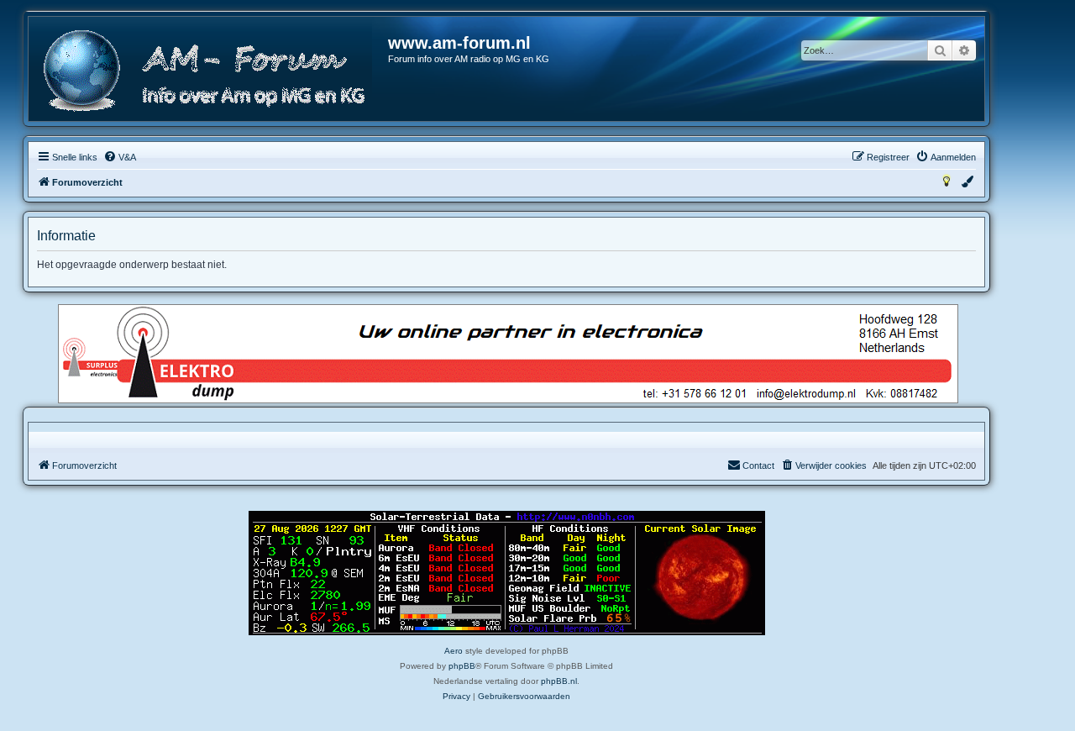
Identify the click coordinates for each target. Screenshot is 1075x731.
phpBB (461, 666)
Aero (453, 650)
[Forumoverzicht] (209, 71)
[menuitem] (119, 157)
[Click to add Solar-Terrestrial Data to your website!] (507, 573)
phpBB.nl (559, 681)
